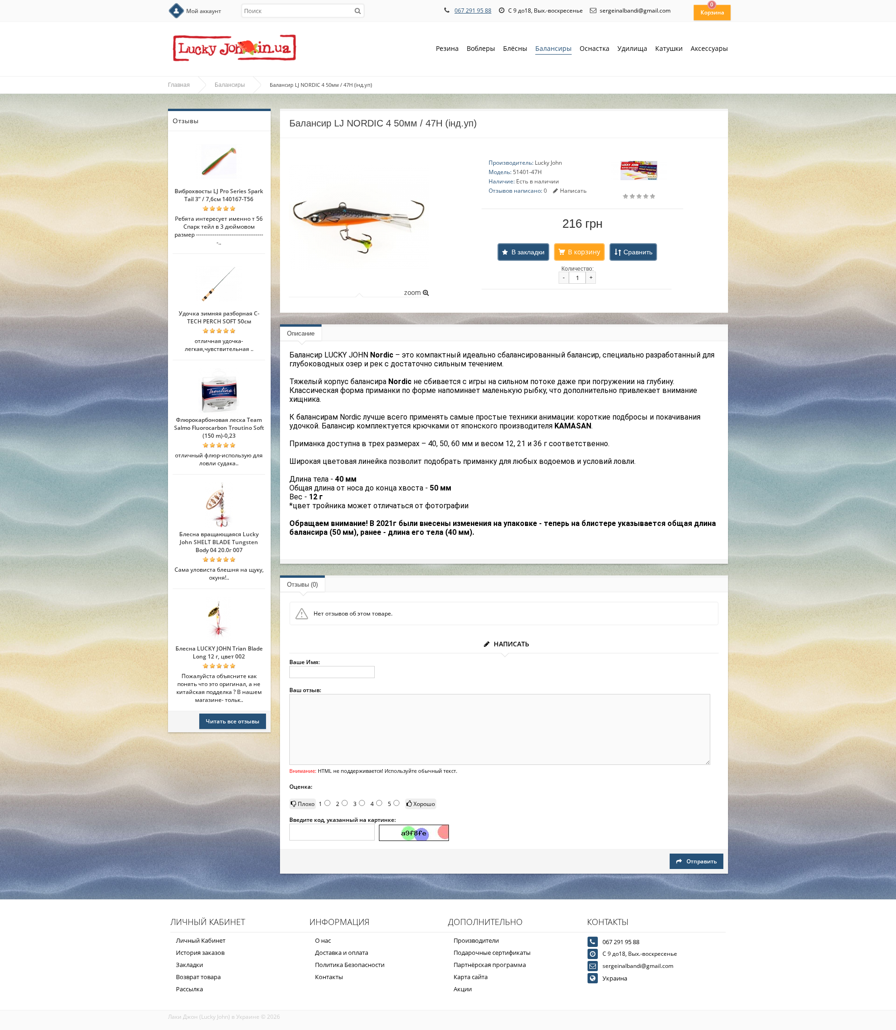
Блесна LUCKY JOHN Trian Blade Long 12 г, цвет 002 (219, 652)
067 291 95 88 (473, 10)
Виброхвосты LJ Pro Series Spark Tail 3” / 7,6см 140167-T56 (219, 195)
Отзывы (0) (302, 584)
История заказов (200, 952)
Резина (447, 48)
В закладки (528, 252)
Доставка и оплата (341, 952)
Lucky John (548, 163)
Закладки (189, 964)
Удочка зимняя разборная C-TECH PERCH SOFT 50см (219, 317)
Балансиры (553, 48)
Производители (476, 940)
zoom (413, 292)
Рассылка (189, 989)
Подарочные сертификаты (492, 952)
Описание (301, 333)
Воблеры (481, 48)
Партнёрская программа (490, 964)
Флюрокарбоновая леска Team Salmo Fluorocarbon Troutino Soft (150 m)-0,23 (219, 428)
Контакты (329, 977)
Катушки (669, 48)
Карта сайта (471, 977)
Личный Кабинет (200, 940)
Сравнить (637, 252)
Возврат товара (198, 977)
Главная (179, 85)
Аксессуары (709, 48)
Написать (573, 191)
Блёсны (515, 48)
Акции (463, 989)
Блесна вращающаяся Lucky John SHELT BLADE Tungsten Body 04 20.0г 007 (219, 542)
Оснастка (594, 48)
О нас (323, 940)
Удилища (632, 48)
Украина (614, 978)
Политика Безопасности (350, 964)
